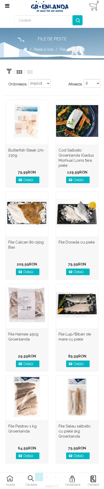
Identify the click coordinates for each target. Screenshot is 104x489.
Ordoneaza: (17, 84)
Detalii (28, 180)
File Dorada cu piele (77, 242)
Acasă (10, 484)
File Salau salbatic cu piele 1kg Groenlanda (75, 431)
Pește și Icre (43, 49)
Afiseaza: (75, 84)
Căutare (77, 20)
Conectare (72, 484)
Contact (93, 484)
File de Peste (70, 49)
